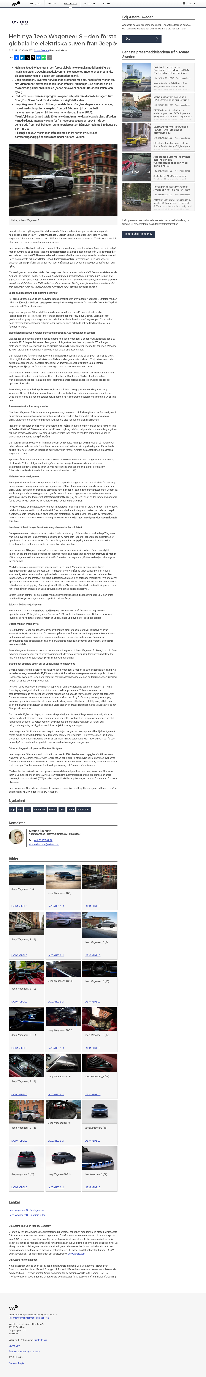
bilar (62, 809)
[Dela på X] (27, 58)
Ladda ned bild (19, 906)
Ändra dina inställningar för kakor (24, 1351)
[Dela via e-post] (49, 58)
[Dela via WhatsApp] (43, 58)
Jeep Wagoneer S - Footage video (27, 1210)
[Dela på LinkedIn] (22, 58)
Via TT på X (14, 1346)
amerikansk (84, 809)
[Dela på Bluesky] (38, 58)
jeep (12, 809)
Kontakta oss (41, 1340)
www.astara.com (76, 1253)
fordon (52, 809)
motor (71, 809)
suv (20, 809)
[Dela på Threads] (33, 58)
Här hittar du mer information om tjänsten (29, 1318)
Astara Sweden (41, 50)
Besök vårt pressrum (138, 234)
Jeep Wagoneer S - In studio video (27, 1215)
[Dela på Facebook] (16, 58)
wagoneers (40, 809)
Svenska (13, 1363)
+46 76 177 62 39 (43, 840)
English (21, 1363)
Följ (127, 38)
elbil (28, 809)
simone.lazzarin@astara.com (44, 844)
